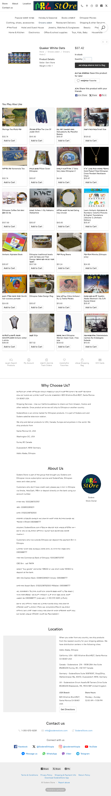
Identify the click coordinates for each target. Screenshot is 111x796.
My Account (29, 363)
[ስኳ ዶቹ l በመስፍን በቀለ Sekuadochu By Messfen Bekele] (69, 117)
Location (27, 3)
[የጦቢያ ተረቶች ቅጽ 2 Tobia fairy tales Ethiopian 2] (69, 156)
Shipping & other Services (92, 22)
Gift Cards (100, 363)
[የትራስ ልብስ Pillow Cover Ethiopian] (42, 156)
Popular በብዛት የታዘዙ (24, 18)
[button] (87, 81)
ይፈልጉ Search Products (11, 364)
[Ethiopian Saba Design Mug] (42, 284)
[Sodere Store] (55, 5)
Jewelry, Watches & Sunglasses (63, 27)
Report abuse (64, 782)
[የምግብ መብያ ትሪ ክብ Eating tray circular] (69, 198)
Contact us (7, 7)
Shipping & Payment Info (65, 775)
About (15, 3)
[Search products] (103, 27)
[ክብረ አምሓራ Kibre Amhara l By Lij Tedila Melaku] (69, 284)
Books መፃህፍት (68, 18)
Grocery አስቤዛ (45, 22)
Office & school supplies (55, 32)
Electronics (34, 32)
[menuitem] (103, 42)
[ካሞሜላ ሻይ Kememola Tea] (14, 156)
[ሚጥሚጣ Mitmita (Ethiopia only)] (96, 242)
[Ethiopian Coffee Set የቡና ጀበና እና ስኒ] (14, 198)
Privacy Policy (46, 775)
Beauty (87, 27)
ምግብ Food (12, 27)
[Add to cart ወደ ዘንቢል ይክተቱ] (9, 140)
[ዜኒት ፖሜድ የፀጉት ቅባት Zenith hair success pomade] (14, 284)
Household (97, 32)
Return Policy (84, 775)
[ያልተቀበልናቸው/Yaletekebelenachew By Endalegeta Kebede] (96, 323)
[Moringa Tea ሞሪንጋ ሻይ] (14, 117)
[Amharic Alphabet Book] (14, 242)
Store (5, 3)
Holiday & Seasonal (48, 18)
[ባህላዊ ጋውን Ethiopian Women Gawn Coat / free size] (69, 323)
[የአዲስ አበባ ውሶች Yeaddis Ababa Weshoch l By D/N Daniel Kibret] (96, 284)
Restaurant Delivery (66, 22)
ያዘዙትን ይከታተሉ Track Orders (46, 364)
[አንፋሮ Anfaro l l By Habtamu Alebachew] (42, 198)
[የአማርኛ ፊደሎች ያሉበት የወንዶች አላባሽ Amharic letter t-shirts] (14, 323)
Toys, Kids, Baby (79, 32)
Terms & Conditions (29, 775)
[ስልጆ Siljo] (42, 323)
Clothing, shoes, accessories (20, 22)
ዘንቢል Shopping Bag (82, 364)
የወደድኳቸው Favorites (64, 364)
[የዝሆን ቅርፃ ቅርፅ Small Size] (96, 117)
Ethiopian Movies (88, 18)
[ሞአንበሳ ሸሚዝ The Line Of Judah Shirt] (42, 117)
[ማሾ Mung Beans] (69, 242)
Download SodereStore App (57, 778)
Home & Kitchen (16, 32)
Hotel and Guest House (32, 27)
